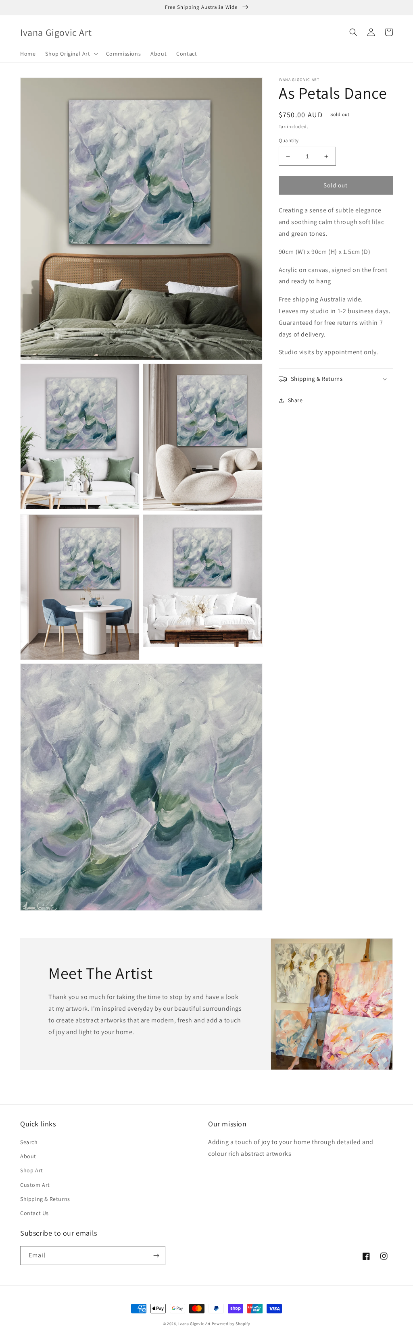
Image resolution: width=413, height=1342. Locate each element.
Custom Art (35, 1184)
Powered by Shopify (231, 1323)
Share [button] (295, 400)
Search (29, 1142)
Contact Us (34, 1213)
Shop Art (31, 1170)
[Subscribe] (156, 1255)
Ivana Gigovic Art (194, 1323)
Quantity (289, 140)
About (28, 1156)
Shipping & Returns (45, 1199)
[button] (70, 53)
